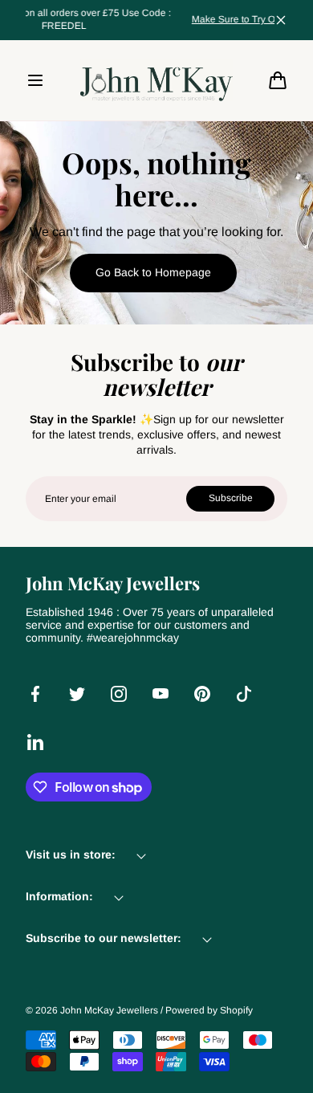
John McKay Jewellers (109, 1010)
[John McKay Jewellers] (156, 80)
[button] (35, 80)
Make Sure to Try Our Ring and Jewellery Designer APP (162, 19)
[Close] (280, 20)
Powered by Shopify (209, 1010)
